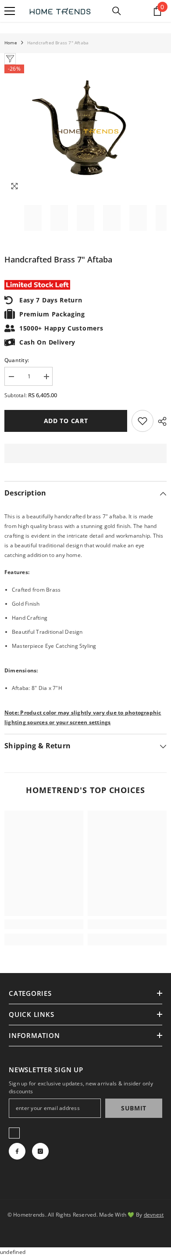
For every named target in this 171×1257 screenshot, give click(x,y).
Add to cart (66, 421)
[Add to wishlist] (142, 421)
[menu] (9, 11)
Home (10, 43)
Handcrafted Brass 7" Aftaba (58, 259)
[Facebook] (17, 1151)
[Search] (116, 11)
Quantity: (16, 360)
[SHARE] (160, 421)
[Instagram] (40, 1151)
